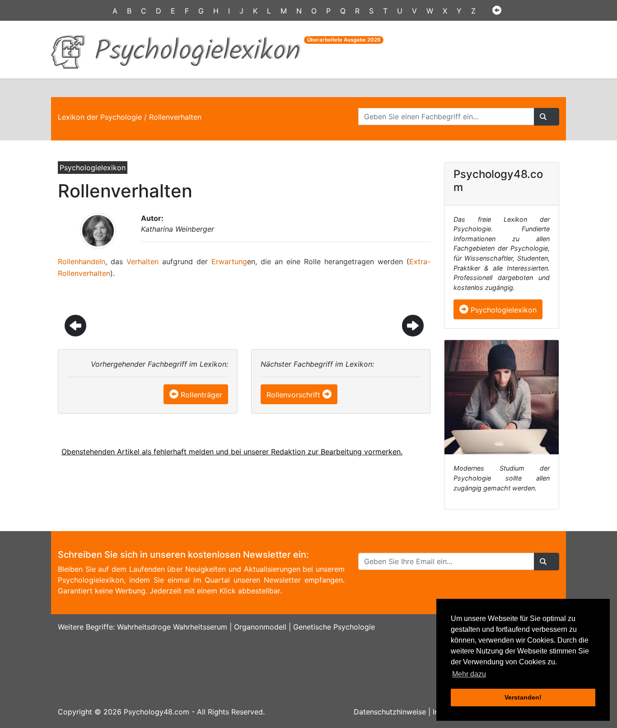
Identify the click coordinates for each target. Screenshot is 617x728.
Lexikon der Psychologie (100, 116)
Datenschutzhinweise (390, 711)
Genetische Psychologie (334, 626)
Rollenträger (201, 394)
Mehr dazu (469, 674)
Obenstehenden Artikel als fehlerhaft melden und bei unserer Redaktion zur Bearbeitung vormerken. (231, 451)
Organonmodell (260, 626)
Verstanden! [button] (523, 697)
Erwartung (229, 261)
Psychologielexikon (502, 309)
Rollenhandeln (81, 261)
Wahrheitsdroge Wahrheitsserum (172, 626)
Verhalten (142, 261)
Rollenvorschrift (293, 394)
